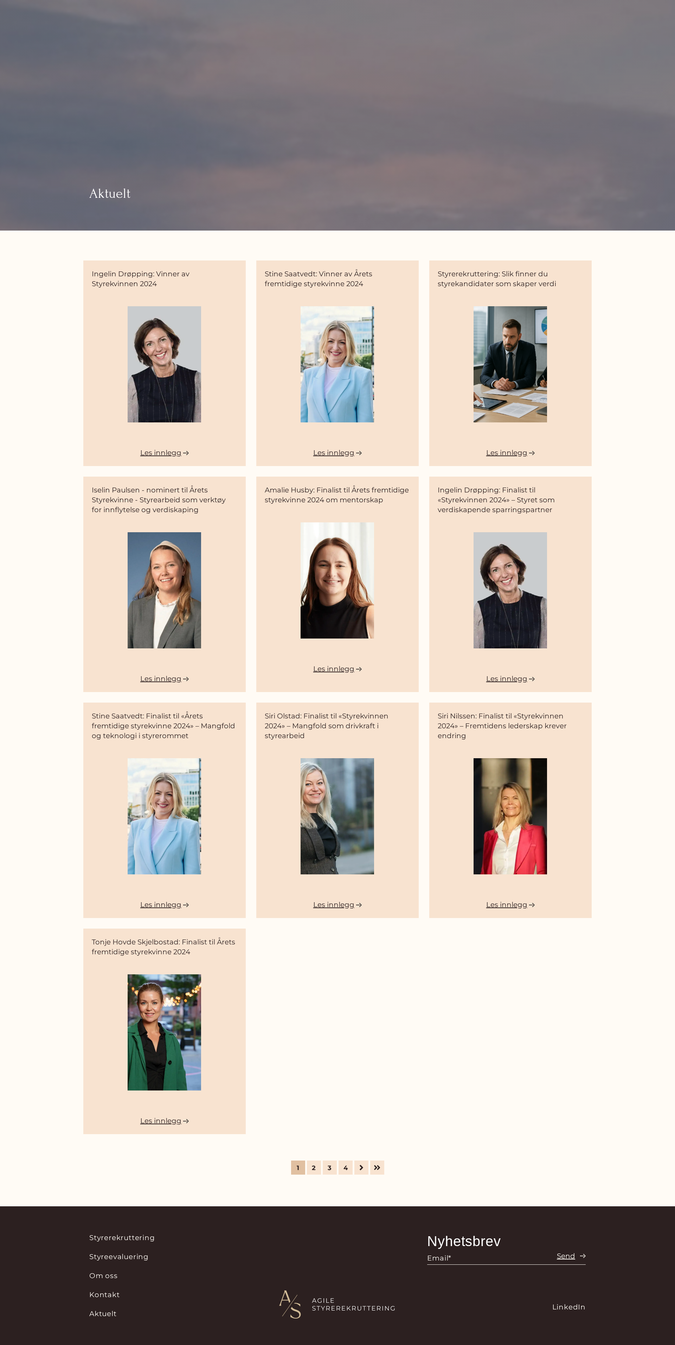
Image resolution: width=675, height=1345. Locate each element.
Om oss (103, 1275)
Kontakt (104, 1294)
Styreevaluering (119, 1256)
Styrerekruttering (122, 1237)
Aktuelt (103, 1313)
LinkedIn (569, 1307)
